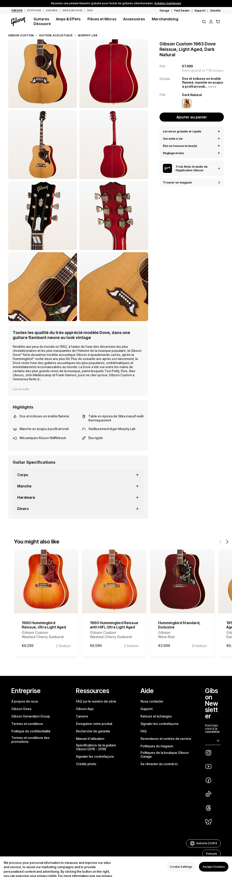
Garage (164, 10)
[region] (116, 866)
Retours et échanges (156, 716)
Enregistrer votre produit (94, 724)
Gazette (215, 10)
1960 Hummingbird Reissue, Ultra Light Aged (44, 630)
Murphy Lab (87, 35)
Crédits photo (86, 764)
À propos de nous (24, 701)
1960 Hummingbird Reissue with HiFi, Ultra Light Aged (114, 630)
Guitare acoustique (55, 35)
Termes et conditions (27, 724)
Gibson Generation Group (30, 716)
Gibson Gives (21, 709)
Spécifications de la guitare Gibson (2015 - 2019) (96, 747)
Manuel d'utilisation (90, 739)
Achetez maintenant (167, 3)
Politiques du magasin (156, 746)
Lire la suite (21, 389)
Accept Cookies (214, 866)
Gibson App (85, 709)
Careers (82, 716)
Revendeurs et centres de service (165, 739)
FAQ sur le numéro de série (96, 701)
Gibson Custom (21, 35)
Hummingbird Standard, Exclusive (179, 630)
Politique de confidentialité (31, 731)
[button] (218, 21)
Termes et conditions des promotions (30, 739)
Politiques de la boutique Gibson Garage (164, 754)
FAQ (143, 731)
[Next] (227, 541)
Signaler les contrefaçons (95, 756)
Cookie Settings (181, 866)
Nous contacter (151, 701)
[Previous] (220, 541)
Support (199, 10)
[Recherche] (204, 21)
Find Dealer (182, 10)
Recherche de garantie (93, 731)
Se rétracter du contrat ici (159, 764)
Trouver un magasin (177, 182)
